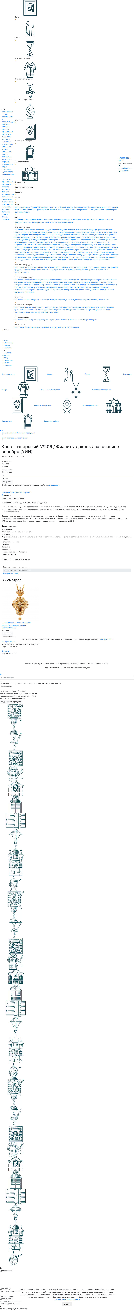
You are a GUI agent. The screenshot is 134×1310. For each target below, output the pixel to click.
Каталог (6, 330)
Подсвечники (111, 250)
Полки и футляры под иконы (36, 252)
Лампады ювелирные (55, 287)
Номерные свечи (90, 220)
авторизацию (54, 485)
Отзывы (5, 217)
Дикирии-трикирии (90, 232)
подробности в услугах (11, 702)
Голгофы (35, 232)
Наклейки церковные (44, 310)
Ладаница (18, 247)
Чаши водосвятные (22, 260)
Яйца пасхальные (101, 300)
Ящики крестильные (101, 260)
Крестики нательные (62, 240)
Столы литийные (62, 320)
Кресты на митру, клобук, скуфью (36, 242)
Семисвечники (55, 255)
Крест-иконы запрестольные (83, 240)
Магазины (125, 170)
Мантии (65, 267)
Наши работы (7, 112)
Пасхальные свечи (105, 220)
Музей (9, 199)
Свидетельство (31, 312)
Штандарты (63, 260)
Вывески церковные (23, 232)
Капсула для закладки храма (69, 237)
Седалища (41, 320)
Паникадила (53, 250)
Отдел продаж (8, 144)
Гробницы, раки (46, 232)
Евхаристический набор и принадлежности (51, 235)
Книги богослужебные (90, 237)
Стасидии (50, 320)
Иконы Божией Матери (64, 207)
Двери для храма (90, 320)
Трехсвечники (20, 257)
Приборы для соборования (88, 252)
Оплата (12, 492)
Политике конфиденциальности (67, 1299)
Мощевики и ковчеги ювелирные (78, 287)
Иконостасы (30, 327)
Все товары (19, 207)
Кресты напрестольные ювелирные (49, 285)
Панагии (34, 250)
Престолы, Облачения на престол (62, 252)
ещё (1, 430)
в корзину (7, 482)
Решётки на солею (22, 255)
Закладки (86, 307)
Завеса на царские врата (25, 237)
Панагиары (43, 250)
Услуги (4, 114)
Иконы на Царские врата (106, 210)
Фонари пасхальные (50, 257)
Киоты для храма (107, 237)
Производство (8, 194)
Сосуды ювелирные (50, 290)
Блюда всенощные (58, 230)
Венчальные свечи (51, 220)
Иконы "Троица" (31, 207)
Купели (107, 245)
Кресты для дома (102, 240)
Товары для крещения (58, 270)
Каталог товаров (8, 433)
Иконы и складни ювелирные (36, 282)
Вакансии (5, 209)
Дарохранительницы (73, 232)
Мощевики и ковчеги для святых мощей (92, 247)
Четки (55, 260)
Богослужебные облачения (36, 267)
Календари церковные (99, 307)
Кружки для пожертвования (72, 245)
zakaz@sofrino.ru (125, 168)
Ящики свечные (76, 320)
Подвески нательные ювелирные (103, 285)
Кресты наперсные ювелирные (14, 438)
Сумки (91, 300)
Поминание (83, 310)
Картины (28, 300)
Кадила (54, 237)
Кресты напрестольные (77, 242)
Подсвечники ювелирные (25, 290)
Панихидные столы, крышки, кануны (73, 250)
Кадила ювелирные (82, 282)
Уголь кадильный (34, 257)
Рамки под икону (107, 252)
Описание (6, 492)
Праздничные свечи (23, 222)
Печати (102, 250)
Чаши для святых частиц (41, 260)
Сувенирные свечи (65, 222)
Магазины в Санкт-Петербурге (6, 154)
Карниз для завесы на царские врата (51, 327)
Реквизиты (6, 137)
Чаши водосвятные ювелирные (96, 290)
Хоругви (89, 257)
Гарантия (27, 492)
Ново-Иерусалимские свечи (71, 220)
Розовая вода (43, 255)
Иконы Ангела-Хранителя (25, 210)
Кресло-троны (31, 320)
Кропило (57, 245)
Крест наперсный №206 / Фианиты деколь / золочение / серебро (16, 625)
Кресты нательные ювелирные (77, 285)
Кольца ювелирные (99, 282)
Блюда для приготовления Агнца (80, 230)
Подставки (19, 252)
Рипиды (33, 255)
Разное (27, 270)
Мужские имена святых (46, 210)
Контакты (6, 142)
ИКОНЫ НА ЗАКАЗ (22, 212)
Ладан (113, 245)
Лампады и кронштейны (33, 247)
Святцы (93, 210)
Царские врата (73, 327)
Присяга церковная (96, 310)
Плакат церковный (70, 310)
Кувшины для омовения (94, 245)
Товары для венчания (39, 270)
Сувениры (83, 300)
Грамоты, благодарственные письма (66, 307)
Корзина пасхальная (41, 300)
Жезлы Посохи (76, 235)
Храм (4, 199)
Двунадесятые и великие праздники (103, 207)
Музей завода (7, 172)
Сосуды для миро (84, 255)
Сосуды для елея (69, 255)
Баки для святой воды (40, 230)
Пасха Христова (81, 207)
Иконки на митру (43, 237)
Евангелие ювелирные (61, 280)
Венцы (110, 230)
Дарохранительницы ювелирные (38, 280)
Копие (50, 240)
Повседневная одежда (78, 267)
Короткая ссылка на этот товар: (16, 567)
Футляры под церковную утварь (72, 257)
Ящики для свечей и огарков (80, 260)
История (5, 192)
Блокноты (29, 307)
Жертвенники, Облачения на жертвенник (100, 235)
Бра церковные (100, 230)
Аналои (28, 230)
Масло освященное (67, 247)
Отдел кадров (7, 164)
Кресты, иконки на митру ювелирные (30, 287)
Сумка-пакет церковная (48, 312)
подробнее (7, 633)
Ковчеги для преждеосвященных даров (31, 240)
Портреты (54, 300)
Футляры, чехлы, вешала (78, 270)
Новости (5, 187)
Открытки (57, 310)
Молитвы (31, 310)
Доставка (19, 492)
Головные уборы (55, 267)
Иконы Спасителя (46, 207)
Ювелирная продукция (25, 433)
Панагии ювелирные (100, 287)
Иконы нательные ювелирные (61, 282)
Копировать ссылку (11, 573)
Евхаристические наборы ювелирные (87, 280)
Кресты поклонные (45, 245)
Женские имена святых (66, 210)
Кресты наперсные (59, 242)
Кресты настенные (95, 242)
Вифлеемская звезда (42, 307)
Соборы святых (83, 210)
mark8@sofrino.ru (106, 639)
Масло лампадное (51, 247)
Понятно (67, 1304)
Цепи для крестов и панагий (105, 257)
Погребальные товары (97, 267)
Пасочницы (94, 250)
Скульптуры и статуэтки (68, 300)
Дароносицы (58, 232)
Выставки (6, 139)
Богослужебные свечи (34, 220)
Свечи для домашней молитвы (45, 222)
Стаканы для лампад (101, 255)
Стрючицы (114, 255)
